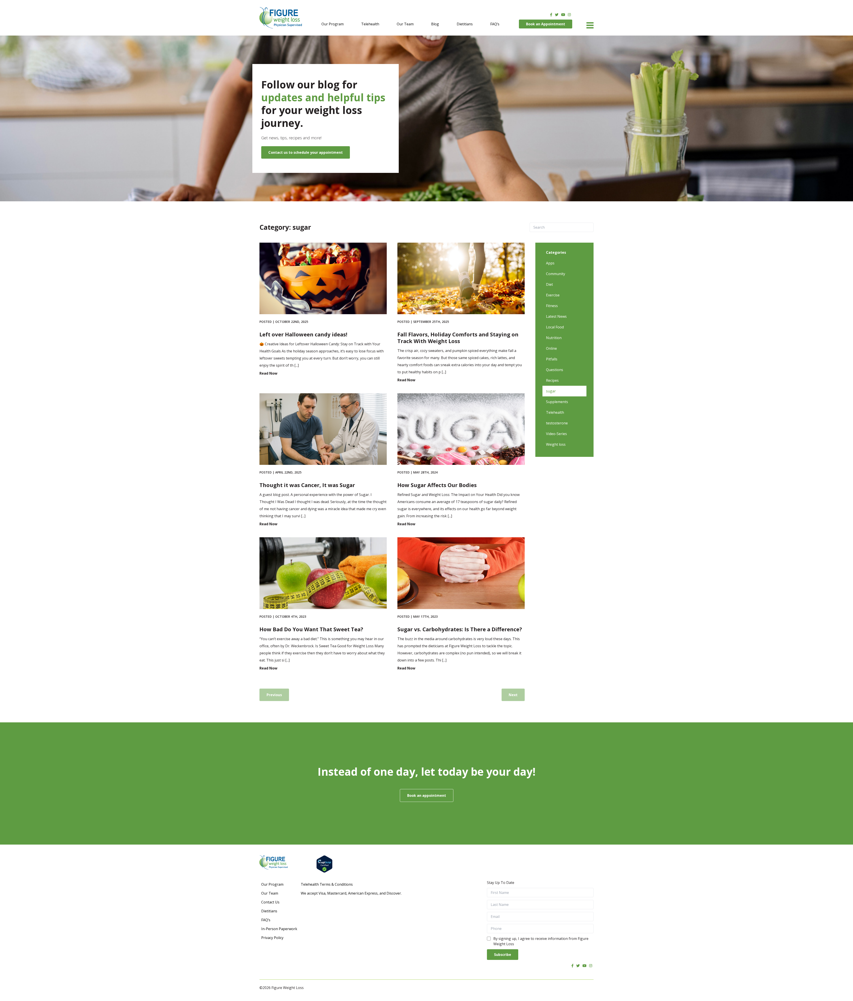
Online (551, 348)
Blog (435, 24)
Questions (554, 369)
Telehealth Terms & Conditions (327, 884)
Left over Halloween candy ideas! (303, 334)
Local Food (555, 327)
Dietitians (465, 24)
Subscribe (502, 954)
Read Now (268, 373)
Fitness (552, 305)
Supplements (557, 401)
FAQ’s (494, 24)
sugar (551, 391)
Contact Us (270, 902)
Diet (549, 284)
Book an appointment (426, 795)
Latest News (556, 316)
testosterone (557, 423)
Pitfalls (551, 359)
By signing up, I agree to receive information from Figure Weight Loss (540, 941)
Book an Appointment (545, 24)
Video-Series (556, 433)
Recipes (552, 380)
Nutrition (554, 337)
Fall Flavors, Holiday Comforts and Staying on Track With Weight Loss (457, 338)
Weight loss (556, 444)
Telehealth (370, 24)
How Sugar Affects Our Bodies (437, 485)
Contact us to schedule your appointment (305, 152)
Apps (550, 263)
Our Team (405, 24)
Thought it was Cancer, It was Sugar (307, 485)
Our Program (332, 24)
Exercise (553, 295)
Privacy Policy (272, 937)
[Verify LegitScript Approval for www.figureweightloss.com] (455, 864)
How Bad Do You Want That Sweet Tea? (311, 629)
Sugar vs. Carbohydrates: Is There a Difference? (459, 629)
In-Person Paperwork (279, 928)
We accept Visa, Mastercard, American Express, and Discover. (351, 893)
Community (555, 273)
